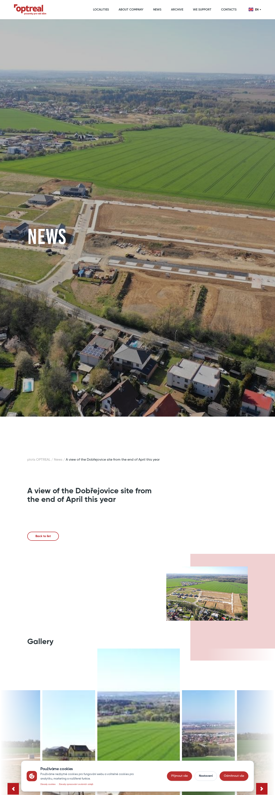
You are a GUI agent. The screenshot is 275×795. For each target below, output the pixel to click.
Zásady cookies (48, 784)
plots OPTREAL (38, 459)
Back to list (43, 536)
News (58, 459)
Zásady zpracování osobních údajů (76, 784)
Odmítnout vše (234, 775)
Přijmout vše (179, 775)
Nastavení (206, 775)
